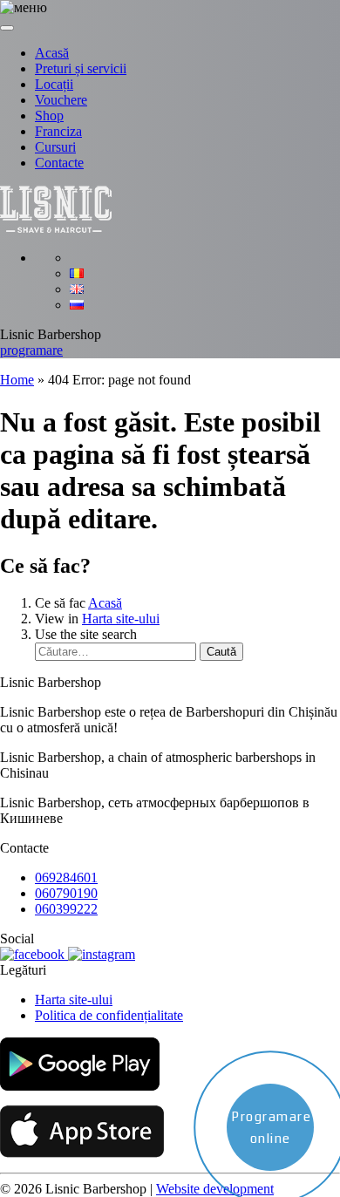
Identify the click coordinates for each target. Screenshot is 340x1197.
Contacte (59, 162)
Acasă (52, 52)
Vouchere (61, 99)
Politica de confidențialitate (109, 1015)
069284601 (66, 877)
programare (31, 350)
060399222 (66, 908)
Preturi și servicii (80, 68)
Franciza (58, 131)
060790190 (66, 893)
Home (17, 379)
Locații (54, 84)
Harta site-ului (121, 618)
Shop (49, 115)
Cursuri (55, 146)
